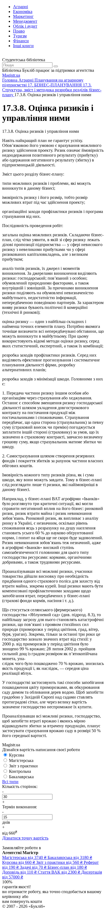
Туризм (20, 36)
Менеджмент (25, 21)
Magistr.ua (11, 75)
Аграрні (20, 6)
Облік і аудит (25, 26)
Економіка (22, 11)
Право (19, 31)
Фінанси (21, 40)
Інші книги (23, 45)
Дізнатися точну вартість (25, 838)
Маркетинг (23, 16)
